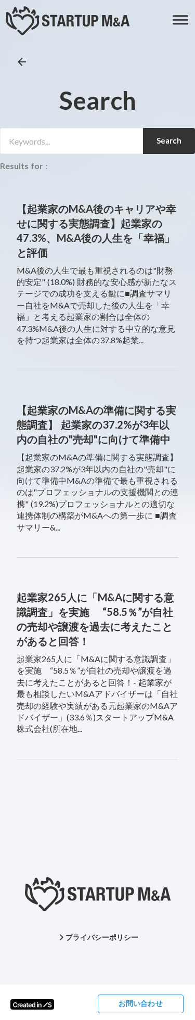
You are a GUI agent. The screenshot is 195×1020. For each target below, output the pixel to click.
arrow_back (22, 62)
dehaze (181, 20)
